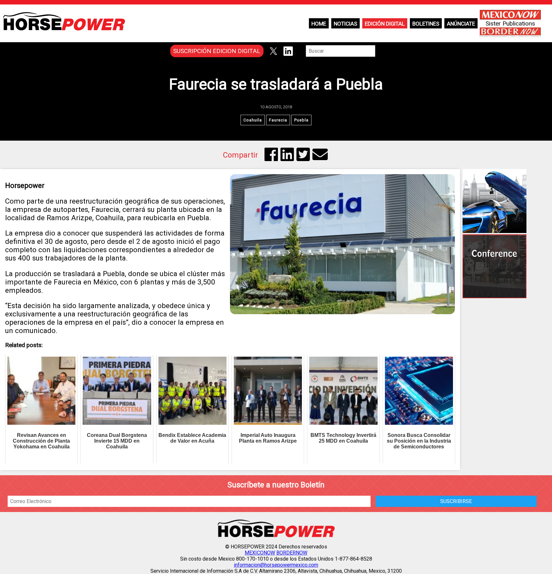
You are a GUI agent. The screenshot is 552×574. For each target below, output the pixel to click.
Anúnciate (461, 23)
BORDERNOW (291, 553)
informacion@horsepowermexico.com (276, 565)
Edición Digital (385, 23)
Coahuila (252, 120)
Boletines (425, 23)
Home (318, 23)
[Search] (379, 51)
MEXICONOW (260, 553)
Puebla (301, 120)
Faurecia (278, 120)
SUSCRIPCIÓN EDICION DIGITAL (216, 51)
